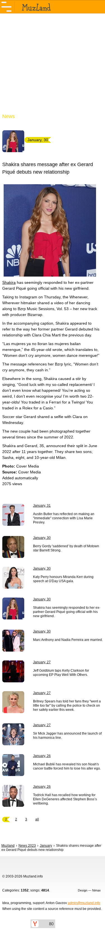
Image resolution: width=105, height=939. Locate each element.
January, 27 (42, 662)
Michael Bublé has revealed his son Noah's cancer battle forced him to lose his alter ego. (67, 766)
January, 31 (42, 506)
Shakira (9, 282)
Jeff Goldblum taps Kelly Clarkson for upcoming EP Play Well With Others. (61, 673)
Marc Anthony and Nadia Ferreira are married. (68, 640)
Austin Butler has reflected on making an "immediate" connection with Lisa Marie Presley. (63, 518)
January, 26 (42, 756)
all (37, 819)
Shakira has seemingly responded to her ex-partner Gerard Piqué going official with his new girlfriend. (66, 612)
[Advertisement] (52, 66)
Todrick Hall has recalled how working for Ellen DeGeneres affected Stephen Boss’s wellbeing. (65, 799)
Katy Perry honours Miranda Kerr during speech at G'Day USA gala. (63, 579)
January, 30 (42, 538)
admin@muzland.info (84, 903)
